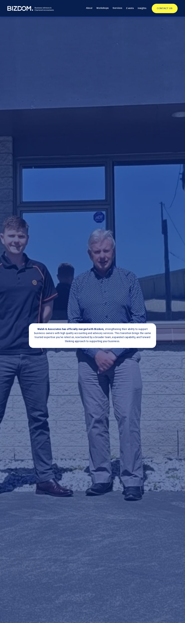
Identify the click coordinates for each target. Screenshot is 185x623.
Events (130, 8)
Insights (142, 8)
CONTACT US (164, 8)
